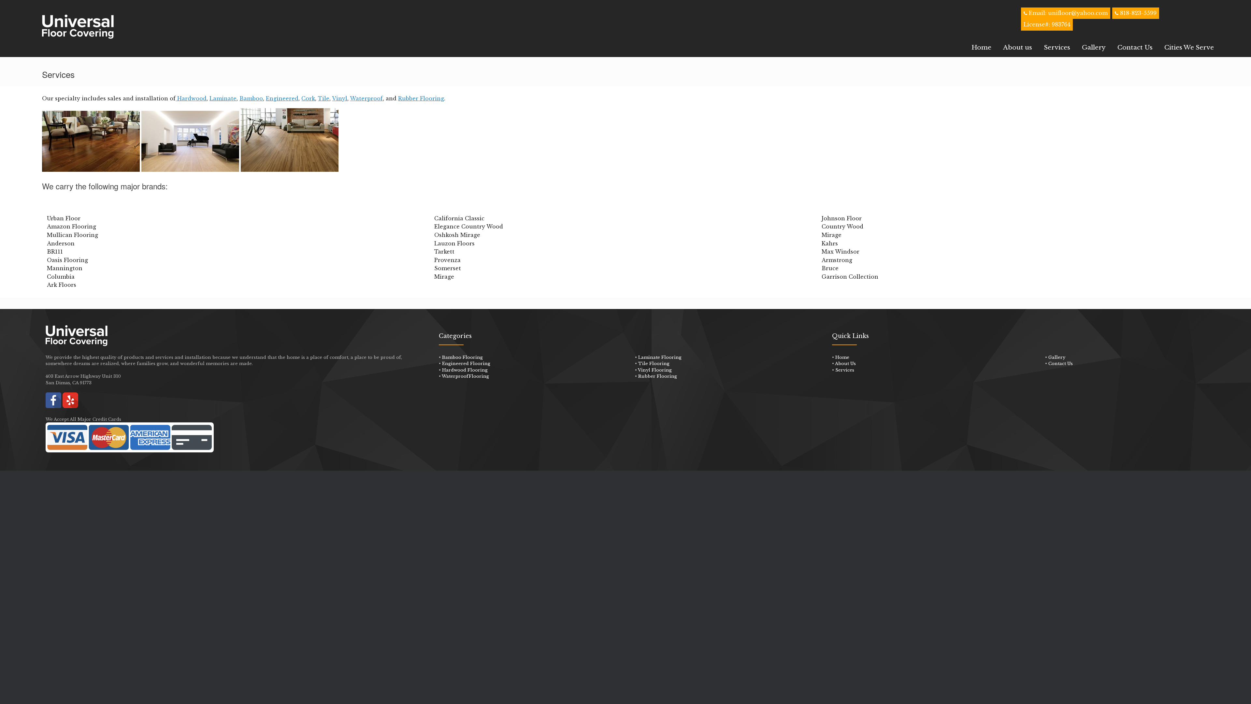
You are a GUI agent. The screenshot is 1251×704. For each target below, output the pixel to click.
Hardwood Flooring (465, 370)
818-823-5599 (1138, 13)
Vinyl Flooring (655, 370)
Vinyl (339, 98)
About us (1017, 47)
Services (1057, 47)
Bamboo (251, 98)
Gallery (1094, 47)
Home (981, 47)
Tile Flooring (653, 363)
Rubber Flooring (421, 98)
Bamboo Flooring (462, 357)
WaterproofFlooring (465, 376)
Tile (323, 98)
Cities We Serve (1189, 47)
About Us (845, 363)
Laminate (223, 98)
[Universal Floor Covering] (78, 27)
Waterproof (366, 98)
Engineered (282, 98)
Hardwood (191, 98)
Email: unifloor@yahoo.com (1067, 13)
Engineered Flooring (466, 363)
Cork (308, 98)
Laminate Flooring (660, 357)
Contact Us (1135, 47)
